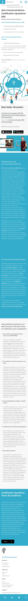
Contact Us (5, 565)
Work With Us (5, 576)
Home (3, 5)
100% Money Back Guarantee (10, 126)
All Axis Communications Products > (11, 19)
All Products (5, 563)
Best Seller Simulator (12, 107)
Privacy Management (7, 585)
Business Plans (6, 566)
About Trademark (6, 587)
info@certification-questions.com (11, 592)
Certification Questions (9, 557)
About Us (4, 572)
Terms (6, 541)
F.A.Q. (3, 574)
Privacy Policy (5, 583)
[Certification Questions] (2, 2)
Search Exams (9, 2)
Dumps (11, 43)
